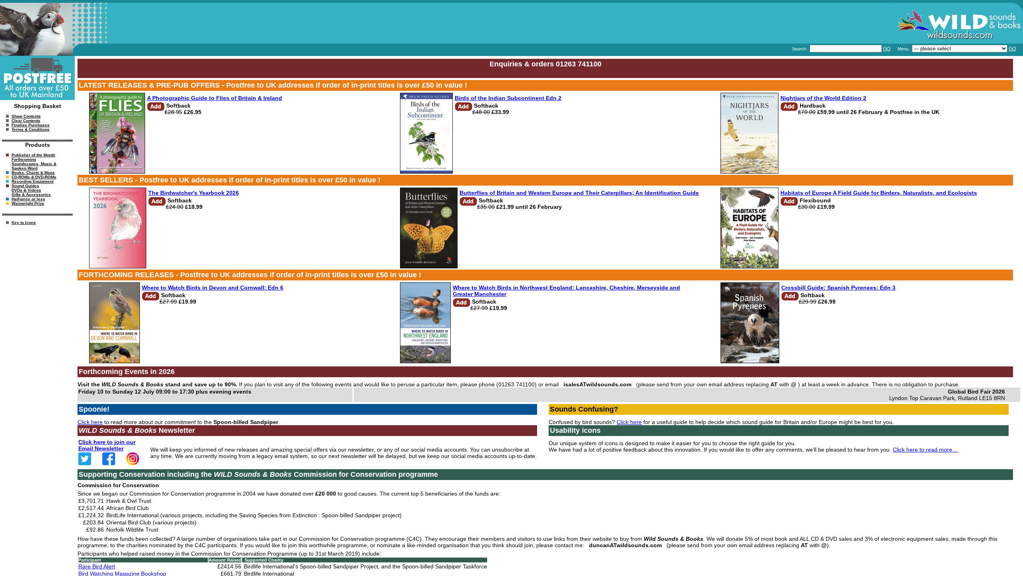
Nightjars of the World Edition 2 (823, 98)
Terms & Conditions (31, 129)
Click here (90, 422)
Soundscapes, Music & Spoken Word (34, 166)
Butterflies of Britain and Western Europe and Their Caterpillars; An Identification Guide (579, 193)
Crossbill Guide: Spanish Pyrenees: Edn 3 (838, 287)
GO (886, 49)
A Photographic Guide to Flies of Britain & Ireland (214, 98)
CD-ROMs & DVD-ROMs (34, 177)
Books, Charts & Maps (33, 172)
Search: (800, 48)
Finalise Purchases (31, 125)
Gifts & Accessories (31, 194)
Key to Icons (24, 222)
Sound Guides (25, 186)
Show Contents (26, 116)
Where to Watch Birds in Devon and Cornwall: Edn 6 (212, 287)
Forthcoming (24, 159)
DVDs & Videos (26, 190)
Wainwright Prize (28, 203)
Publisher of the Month (33, 155)
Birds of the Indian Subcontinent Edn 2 (508, 98)
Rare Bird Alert (96, 566)
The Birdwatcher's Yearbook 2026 (193, 193)
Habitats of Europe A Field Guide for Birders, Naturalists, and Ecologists (878, 193)
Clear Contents (26, 120)
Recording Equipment (33, 181)
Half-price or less (28, 199)
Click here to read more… (925, 449)
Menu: (904, 48)
